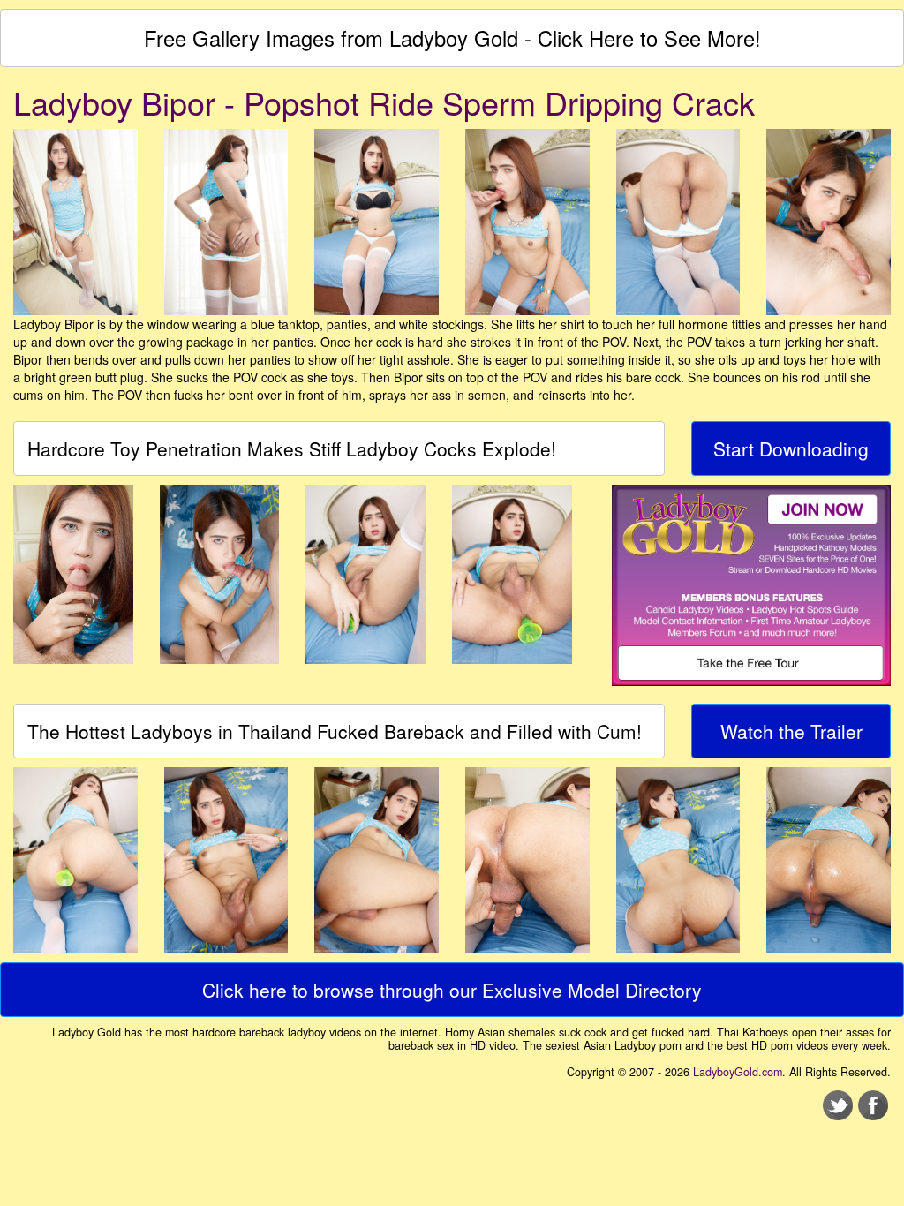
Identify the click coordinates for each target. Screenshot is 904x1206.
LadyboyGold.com (737, 1072)
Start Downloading (791, 448)
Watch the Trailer (791, 731)
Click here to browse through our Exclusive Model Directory (452, 989)
